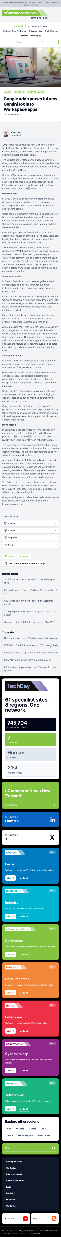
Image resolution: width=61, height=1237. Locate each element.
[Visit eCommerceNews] (20, 929)
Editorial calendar (14, 1174)
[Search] (42, 42)
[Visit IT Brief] (20, 1005)
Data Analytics (35, 31)
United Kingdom (25, 1135)
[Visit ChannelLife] (20, 891)
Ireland (10, 1135)
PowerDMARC (37, 1233)
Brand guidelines (14, 1161)
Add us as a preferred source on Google (27, 563)
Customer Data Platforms (14, 31)
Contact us (11, 1168)
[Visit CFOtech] (20, 852)
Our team (10, 1199)
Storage (19, 92)
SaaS (7, 92)
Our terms (11, 1206)
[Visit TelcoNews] (20, 1083)
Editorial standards (15, 1180)
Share (10, 556)
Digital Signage (52, 31)
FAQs (8, 1187)
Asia (9, 1128)
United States (44, 1135)
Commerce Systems (37, 26)
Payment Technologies (30, 35)
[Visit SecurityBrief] (20, 1044)
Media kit (24, 878)
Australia (20, 1128)
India (43, 1128)
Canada (32, 1128)
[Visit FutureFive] (20, 967)
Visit (9, 878)
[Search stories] (53, 1148)
